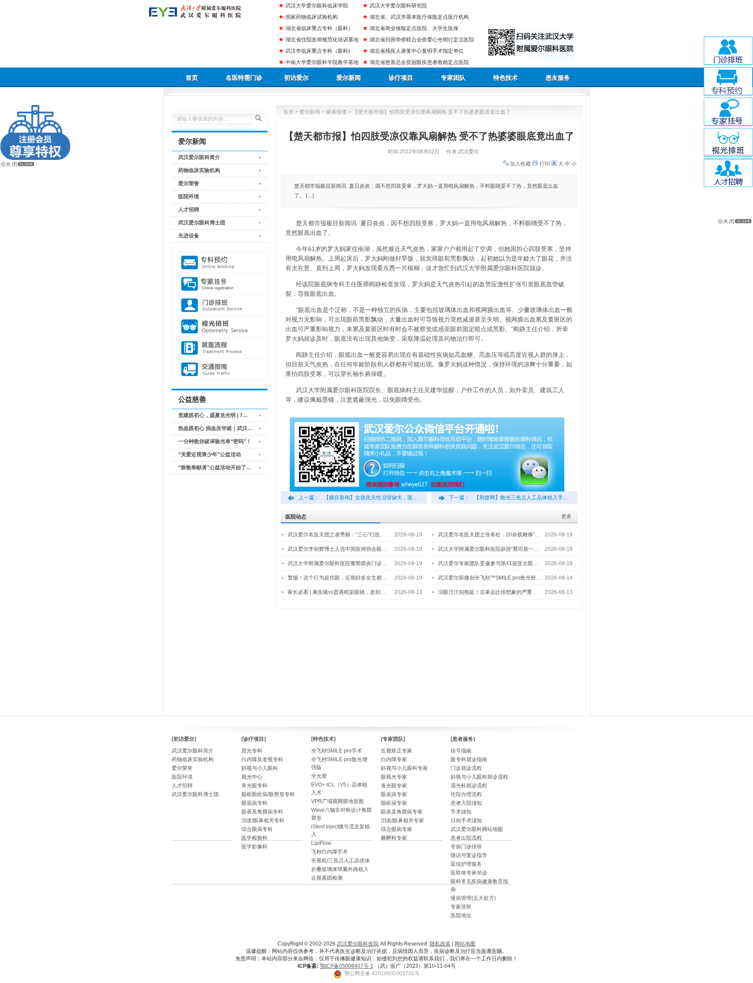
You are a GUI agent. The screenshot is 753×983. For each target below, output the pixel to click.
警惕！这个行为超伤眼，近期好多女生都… (337, 578)
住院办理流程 (466, 794)
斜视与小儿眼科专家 (404, 768)
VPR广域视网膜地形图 (337, 801)
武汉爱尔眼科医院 (358, 944)
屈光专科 (251, 751)
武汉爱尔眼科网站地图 (477, 829)
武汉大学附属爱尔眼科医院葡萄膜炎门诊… (337, 563)
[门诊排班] (219, 305)
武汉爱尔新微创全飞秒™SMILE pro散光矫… (489, 578)
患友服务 (558, 77)
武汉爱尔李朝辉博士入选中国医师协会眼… (337, 549)
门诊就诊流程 (466, 768)
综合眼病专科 (257, 829)
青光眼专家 (394, 786)
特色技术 (505, 77)
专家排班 (461, 907)
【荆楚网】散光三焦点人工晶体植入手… (521, 498)
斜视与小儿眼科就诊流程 (479, 777)
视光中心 (251, 777)
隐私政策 (440, 944)
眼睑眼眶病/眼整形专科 (268, 794)
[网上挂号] (219, 284)
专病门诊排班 (466, 847)
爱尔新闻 (348, 77)
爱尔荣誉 (188, 183)
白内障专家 (394, 759)
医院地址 (461, 915)
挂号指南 (461, 751)
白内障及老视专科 (262, 759)
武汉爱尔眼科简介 (199, 157)
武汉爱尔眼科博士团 (201, 223)
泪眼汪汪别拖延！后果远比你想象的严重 (485, 592)
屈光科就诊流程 (469, 786)
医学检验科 (254, 838)
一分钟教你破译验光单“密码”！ (214, 441)
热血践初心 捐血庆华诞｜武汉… (215, 428)
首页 (192, 77)
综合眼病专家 (396, 829)
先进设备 (188, 236)
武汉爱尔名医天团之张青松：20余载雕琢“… (489, 535)
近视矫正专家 (396, 751)
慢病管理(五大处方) (473, 898)
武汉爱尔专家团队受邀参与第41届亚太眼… (488, 563)
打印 (544, 164)
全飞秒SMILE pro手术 (336, 751)
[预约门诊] (219, 262)
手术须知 (461, 812)
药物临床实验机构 (199, 170)
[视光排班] (219, 326)
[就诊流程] (219, 348)
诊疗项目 (401, 77)
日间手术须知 (466, 820)
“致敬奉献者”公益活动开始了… (214, 467)
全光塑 (319, 776)
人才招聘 (188, 210)
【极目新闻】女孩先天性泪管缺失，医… (371, 498)
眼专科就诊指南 (469, 759)
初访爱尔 (296, 77)
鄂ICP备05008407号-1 (346, 966)
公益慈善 (192, 399)
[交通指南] (219, 369)
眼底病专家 (394, 794)
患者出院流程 (466, 838)
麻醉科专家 (394, 838)
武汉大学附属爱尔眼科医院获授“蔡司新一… (488, 549)
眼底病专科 (254, 803)
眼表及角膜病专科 (262, 812)
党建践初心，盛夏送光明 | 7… (213, 415)
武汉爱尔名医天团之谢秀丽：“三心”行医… (336, 535)
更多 (566, 516)
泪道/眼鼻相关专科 (263, 820)
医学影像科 (254, 847)
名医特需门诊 (244, 77)
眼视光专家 (394, 777)
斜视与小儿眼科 (259, 768)
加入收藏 (520, 164)
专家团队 (453, 77)
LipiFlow (321, 843)
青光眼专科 (254, 786)
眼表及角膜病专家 (402, 812)
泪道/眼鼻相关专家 (402, 820)
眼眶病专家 (394, 803)
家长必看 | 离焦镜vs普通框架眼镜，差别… (337, 592)
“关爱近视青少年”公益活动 (209, 454)
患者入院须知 (466, 803)
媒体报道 (336, 112)
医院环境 (188, 196)
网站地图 (465, 944)
